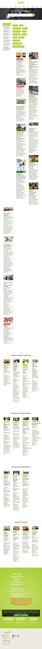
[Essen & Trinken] (12, 6)
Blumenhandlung (16, 28)
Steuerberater (16, 40)
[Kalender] (30, 6)
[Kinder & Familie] (5, 6)
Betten (21, 25)
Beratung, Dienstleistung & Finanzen (7, 48)
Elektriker (15, 25)
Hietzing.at (21, 2)
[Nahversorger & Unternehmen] (25, 6)
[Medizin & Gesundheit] (21, 6)
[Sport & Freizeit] (8, 6)
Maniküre (24, 34)
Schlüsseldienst (16, 31)
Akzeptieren (17, 615)
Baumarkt (25, 28)
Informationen (24, 615)
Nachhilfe (21, 37)
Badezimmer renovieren (18, 46)
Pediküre (15, 37)
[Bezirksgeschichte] (38, 6)
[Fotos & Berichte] (34, 6)
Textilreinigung (16, 34)
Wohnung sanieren (17, 43)
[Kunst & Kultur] (17, 6)
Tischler (24, 31)
